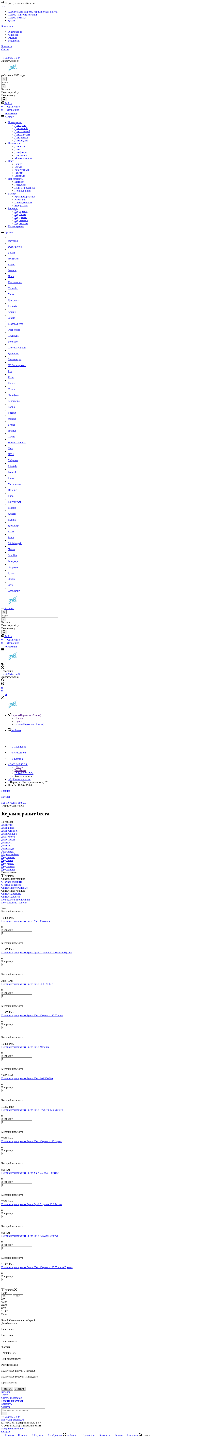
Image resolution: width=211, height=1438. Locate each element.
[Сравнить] (3, 940)
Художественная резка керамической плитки (33, 11)
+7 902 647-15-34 (10, 57)
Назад (19, 718)
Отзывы (12, 37)
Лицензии (13, 34)
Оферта (5, 1406)
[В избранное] (2, 936)
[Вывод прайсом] (7, 905)
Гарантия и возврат (12, 1400)
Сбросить (19, 1389)
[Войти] (2, 684)
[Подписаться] (4, 1413)
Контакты (6, 1403)
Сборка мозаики (17, 17)
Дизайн (12, 20)
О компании (15, 31)
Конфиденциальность (13, 1428)
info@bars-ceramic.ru (19, 779)
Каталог (5, 1392)
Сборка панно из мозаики (22, 14)
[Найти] (4, 99)
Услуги (5, 1394)
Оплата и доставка (11, 1397)
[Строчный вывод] (4, 905)
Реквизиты (14, 40)
